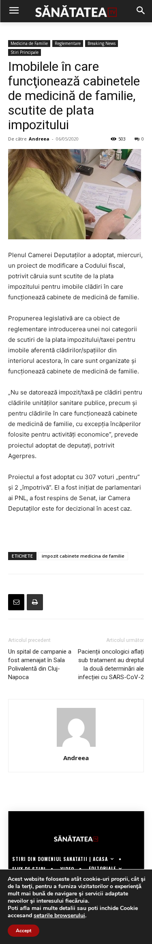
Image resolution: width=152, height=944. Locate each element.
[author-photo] (76, 746)
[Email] (16, 602)
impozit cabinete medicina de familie (83, 556)
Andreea (39, 139)
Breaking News (102, 43)
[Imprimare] (35, 602)
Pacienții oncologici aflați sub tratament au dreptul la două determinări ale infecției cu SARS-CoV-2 (111, 664)
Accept (23, 930)
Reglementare (68, 43)
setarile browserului (59, 915)
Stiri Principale (25, 52)
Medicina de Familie (29, 43)
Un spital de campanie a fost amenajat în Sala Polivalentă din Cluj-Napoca (39, 664)
